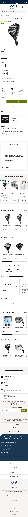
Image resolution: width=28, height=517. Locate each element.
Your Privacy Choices (13, 508)
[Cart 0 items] (25, 7)
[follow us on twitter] (12, 431)
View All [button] (25, 210)
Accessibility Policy (14, 500)
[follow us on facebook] (15, 431)
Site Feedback (14, 514)
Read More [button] (4, 163)
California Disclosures (14, 511)
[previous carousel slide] (3, 2)
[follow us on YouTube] (9, 431)
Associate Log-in (14, 503)
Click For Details (15, 417)
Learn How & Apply (21, 456)
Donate (5, 398)
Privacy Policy (14, 505)
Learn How (15, 112)
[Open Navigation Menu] (2, 7)
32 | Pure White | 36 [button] (23, 196)
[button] (14, 93)
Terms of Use (14, 497)
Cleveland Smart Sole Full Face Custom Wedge (14, 192)
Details (5, 391)
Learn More (6, 379)
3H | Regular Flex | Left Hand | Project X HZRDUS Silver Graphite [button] (4, 196)
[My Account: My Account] (22, 7)
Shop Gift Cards (13, 442)
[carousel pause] (26, 2)
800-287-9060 (13, 495)
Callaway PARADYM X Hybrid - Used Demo (4, 191)
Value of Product (4, 276)
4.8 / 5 (26, 276)
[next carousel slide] (24, 2)
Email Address (4, 408)
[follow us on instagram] (18, 431)
